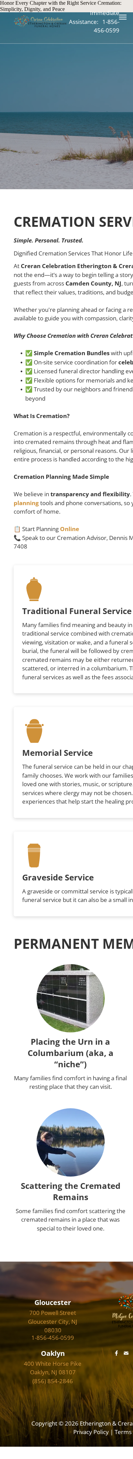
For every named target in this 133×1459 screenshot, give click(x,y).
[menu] (123, 17)
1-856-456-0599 (52, 1338)
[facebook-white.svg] (116, 1358)
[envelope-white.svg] (126, 1358)
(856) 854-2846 (52, 1381)
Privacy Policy (91, 1432)
